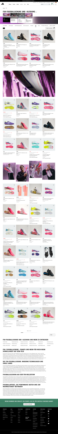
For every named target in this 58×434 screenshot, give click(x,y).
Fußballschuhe (14, 345)
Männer (10, 4)
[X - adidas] (51, 416)
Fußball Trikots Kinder (6, 345)
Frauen (14, 4)
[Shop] (2, 4)
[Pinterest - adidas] (51, 418)
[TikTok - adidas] (51, 421)
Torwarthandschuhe (50, 343)
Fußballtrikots (40, 343)
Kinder (18, 4)
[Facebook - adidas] (51, 411)
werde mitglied (53, 2)
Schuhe (21, 4)
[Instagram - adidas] (51, 414)
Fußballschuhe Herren (24, 343)
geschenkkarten (48, 2)
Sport (25, 4)
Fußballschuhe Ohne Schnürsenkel (32, 343)
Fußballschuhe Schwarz (33, 345)
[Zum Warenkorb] (56, 4)
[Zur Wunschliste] (54, 4)
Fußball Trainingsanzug (6, 343)
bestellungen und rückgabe (42, 2)
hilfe (37, 2)
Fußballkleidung (14, 343)
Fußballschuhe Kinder (24, 345)
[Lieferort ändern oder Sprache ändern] (56, 2)
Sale (28, 4)
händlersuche (34, 2)
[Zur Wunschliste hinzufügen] (14, 31)
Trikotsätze (48, 345)
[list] (29, 26)
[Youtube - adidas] (51, 423)
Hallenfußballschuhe (41, 345)
